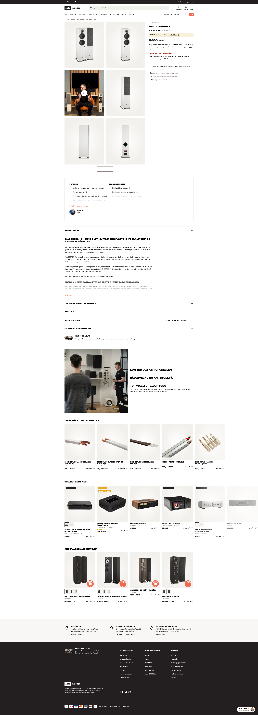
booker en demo (182, 370)
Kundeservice (181, 2)
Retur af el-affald (176, 670)
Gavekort (173, 655)
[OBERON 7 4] (125, 93)
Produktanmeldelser (177, 674)
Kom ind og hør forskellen (151, 367)
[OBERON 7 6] (125, 141)
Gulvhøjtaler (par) (154, 22)
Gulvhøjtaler (80, 19)
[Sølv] (197, 524)
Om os (147, 659)
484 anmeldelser (166, 30)
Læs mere (87, 2)
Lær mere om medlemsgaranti (125, 634)
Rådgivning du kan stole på (151, 386)
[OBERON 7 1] (84, 45)
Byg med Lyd (190, 2)
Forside (67, 19)
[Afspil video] (84, 93)
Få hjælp (132, 339)
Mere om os (90, 692)
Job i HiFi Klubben (151, 674)
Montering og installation (178, 663)
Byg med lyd (174, 659)
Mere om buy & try (161, 634)
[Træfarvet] (66, 591)
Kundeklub (148, 663)
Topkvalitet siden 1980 (148, 394)
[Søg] (91, 8)
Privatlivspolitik (124, 678)
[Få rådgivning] (252, 709)
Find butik (148, 655)
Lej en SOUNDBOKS (177, 666)
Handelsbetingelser (126, 674)
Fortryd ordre (124, 666)
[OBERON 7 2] (125, 45)
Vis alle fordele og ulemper (78, 206)
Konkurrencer (149, 670)
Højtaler (73, 19)
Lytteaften (148, 666)
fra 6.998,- (174, 35)
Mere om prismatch (77, 634)
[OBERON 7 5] (84, 141)
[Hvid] (71, 524)
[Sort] (66, 524)
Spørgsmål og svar (126, 659)
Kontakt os (123, 655)
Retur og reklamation (126, 663)
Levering (122, 670)
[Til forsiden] (72, 8)
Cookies (173, 678)
